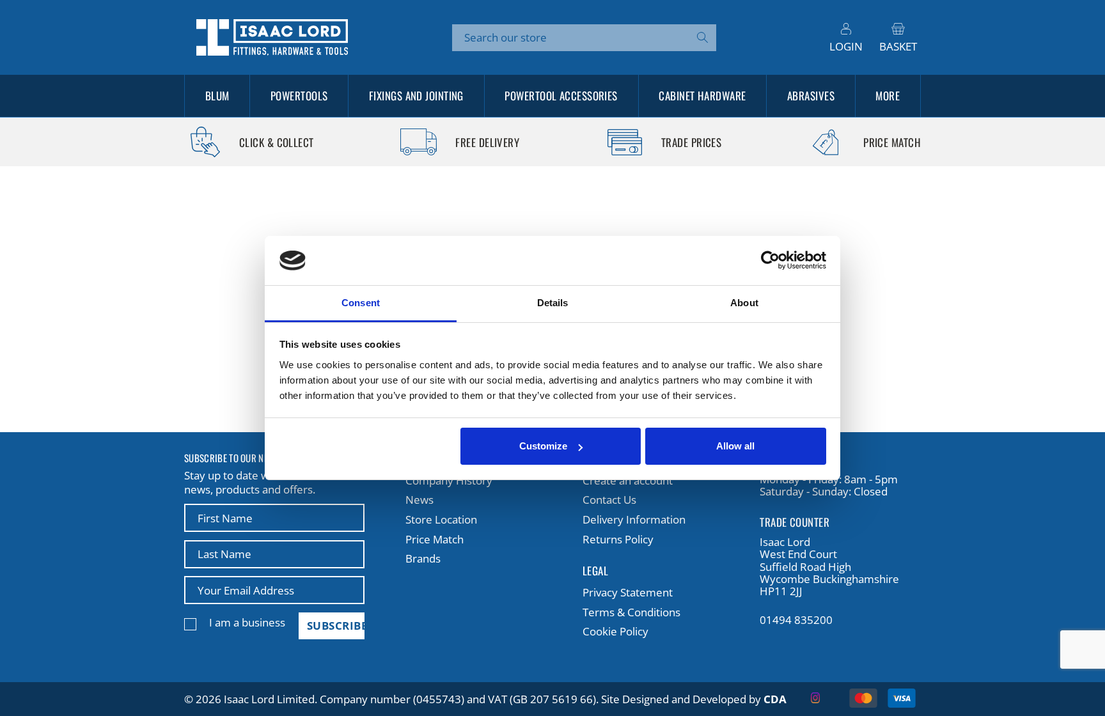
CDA (775, 699)
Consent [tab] (360, 302)
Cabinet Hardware (702, 96)
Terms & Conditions (631, 612)
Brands (423, 558)
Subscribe (335, 625)
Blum (217, 96)
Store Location (441, 519)
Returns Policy (618, 539)
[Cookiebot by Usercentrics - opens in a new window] (770, 260)
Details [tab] (552, 302)
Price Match (434, 539)
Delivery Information (634, 519)
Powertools (298, 96)
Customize (543, 445)
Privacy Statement (628, 592)
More (887, 96)
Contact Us (609, 499)
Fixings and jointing (416, 96)
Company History (448, 480)
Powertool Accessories (561, 96)
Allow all (735, 445)
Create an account (628, 480)
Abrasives (811, 96)
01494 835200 (796, 620)
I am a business (247, 622)
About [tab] (744, 302)
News (419, 499)
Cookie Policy (615, 631)
